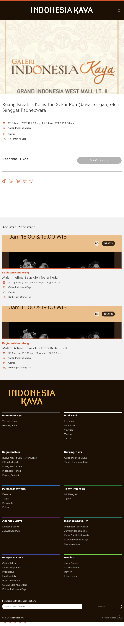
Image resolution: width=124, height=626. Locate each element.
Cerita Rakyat (9, 563)
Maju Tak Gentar (11, 580)
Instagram (69, 421)
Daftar (101, 606)
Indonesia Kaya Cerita (76, 526)
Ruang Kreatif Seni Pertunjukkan (19, 457)
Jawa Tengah (71, 563)
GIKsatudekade (10, 462)
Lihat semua (70, 576)
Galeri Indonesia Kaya (75, 457)
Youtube (68, 429)
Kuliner (6, 507)
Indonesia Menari (11, 470)
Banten (68, 571)
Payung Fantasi (10, 475)
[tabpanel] (62, 267)
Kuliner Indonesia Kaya (76, 539)
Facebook (69, 425)
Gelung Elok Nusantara (14, 584)
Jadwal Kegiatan (11, 530)
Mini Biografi (71, 494)
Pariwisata (7, 503)
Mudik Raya (8, 571)
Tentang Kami (9, 421)
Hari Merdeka (9, 576)
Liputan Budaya (10, 526)
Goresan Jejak (72, 544)
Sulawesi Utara (72, 567)
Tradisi (5, 498)
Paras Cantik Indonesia (76, 535)
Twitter (68, 434)
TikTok (67, 438)
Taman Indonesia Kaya (76, 462)
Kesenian (7, 494)
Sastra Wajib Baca (11, 567)
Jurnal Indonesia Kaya (76, 530)
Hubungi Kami (9, 425)
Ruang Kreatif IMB (12, 466)
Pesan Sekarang (97, 160)
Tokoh (67, 498)
